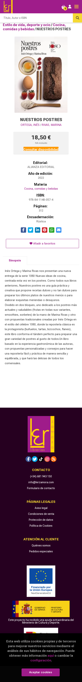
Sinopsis (15, 260)
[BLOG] (53, 459)
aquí (50, 655)
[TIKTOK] (41, 459)
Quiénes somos (41, 545)
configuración (40, 660)
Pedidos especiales (41, 551)
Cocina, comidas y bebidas (34, 27)
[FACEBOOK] (28, 459)
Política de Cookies (41, 525)
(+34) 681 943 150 (41, 476)
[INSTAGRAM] (47, 459)
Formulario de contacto (41, 488)
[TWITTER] (35, 459)
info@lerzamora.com (41, 482)
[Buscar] (77, 17)
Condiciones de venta (41, 513)
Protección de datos (41, 519)
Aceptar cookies (40, 672)
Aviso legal (41, 508)
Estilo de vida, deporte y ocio (27, 25)
